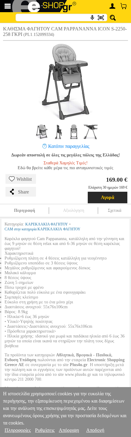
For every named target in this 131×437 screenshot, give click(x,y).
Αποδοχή (95, 430)
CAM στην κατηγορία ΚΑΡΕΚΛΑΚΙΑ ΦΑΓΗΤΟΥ (42, 229)
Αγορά (107, 197)
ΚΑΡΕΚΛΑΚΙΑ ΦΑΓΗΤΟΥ (46, 224)
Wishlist (24, 179)
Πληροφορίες (18, 430)
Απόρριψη (69, 430)
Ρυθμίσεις (45, 430)
